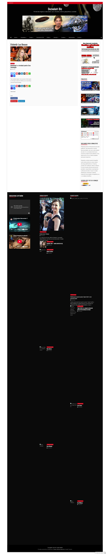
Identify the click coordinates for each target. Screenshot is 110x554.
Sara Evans (79, 405)
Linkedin (22, 101)
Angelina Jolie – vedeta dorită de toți (55, 243)
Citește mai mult (12, 91)
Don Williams (80, 503)
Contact (79, 37)
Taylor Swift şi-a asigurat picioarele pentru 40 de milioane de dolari (85, 308)
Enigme (31, 37)
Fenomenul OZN (40, 37)
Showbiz (12, 63)
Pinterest (14, 101)
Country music (73, 294)
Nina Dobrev (49, 349)
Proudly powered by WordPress (45, 549)
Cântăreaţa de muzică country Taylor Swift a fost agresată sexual (81, 297)
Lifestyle (55, 37)
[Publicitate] (90, 90)
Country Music (74, 196)
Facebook (14, 98)
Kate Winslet (49, 446)
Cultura (48, 37)
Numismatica (72, 37)
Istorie (15, 37)
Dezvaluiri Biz (55, 9)
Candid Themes (68, 549)
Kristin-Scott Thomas (44, 234)
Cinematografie (44, 196)
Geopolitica (23, 37)
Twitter (22, 98)
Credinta (63, 37)
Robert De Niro (50, 251)
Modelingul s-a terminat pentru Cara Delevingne (20, 66)
